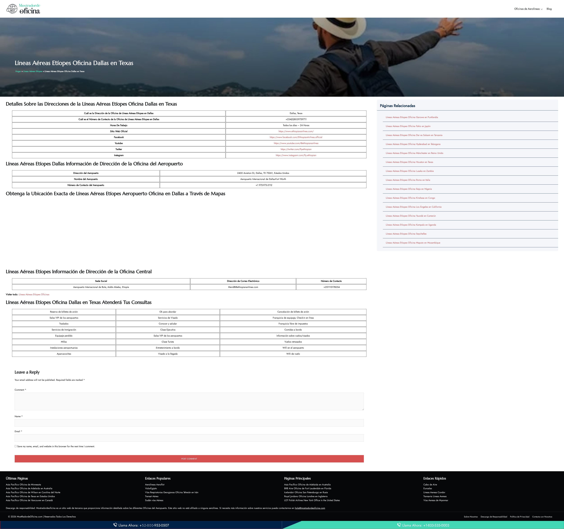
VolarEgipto (151, 488)
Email (18, 431)
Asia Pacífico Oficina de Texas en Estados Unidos (30, 496)
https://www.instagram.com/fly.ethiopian (296, 155)
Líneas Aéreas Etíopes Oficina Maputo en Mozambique (413, 242)
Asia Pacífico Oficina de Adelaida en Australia (29, 488)
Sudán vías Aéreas (154, 500)
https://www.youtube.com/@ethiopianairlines (296, 143)
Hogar (18, 71)
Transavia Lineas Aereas (434, 496)
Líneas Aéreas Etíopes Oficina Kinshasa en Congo (410, 198)
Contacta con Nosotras (542, 516)
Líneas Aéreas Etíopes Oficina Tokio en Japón (408, 126)
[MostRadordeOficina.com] (23, 8)
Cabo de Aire (430, 484)
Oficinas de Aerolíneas (527, 9)
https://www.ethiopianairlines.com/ (296, 131)
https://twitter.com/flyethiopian (296, 149)
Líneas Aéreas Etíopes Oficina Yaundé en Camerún (411, 215)
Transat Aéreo (151, 496)
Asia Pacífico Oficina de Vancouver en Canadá (29, 500)
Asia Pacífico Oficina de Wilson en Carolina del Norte (33, 492)
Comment (20, 389)
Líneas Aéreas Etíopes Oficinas (34, 294)
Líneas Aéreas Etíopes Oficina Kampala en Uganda (411, 224)
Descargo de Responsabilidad (494, 516)
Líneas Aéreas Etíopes (32, 71)
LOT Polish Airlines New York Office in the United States (312, 500)
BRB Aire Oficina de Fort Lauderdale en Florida (307, 488)
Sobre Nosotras (471, 516)
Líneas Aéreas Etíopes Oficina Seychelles (406, 233)
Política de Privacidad (519, 516)
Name (19, 416)
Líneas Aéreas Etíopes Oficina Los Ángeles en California (414, 207)
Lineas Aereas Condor (434, 492)
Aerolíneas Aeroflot (154, 484)
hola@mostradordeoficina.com (310, 508)
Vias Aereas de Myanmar (435, 500)
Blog (549, 9)
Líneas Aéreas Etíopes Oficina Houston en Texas (409, 162)
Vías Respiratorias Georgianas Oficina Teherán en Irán (171, 492)
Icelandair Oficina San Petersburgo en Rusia (306, 492)
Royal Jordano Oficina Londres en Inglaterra (306, 496)
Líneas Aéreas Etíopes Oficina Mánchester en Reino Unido (414, 153)
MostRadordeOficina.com (29, 516)
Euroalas (427, 488)
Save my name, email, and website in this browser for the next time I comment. (56, 446)
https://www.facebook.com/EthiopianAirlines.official (296, 137)
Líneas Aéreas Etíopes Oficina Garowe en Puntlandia (412, 117)
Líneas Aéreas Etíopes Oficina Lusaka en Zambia (410, 171)
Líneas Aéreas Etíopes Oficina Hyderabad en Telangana (413, 144)
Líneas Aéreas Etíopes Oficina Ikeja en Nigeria (409, 189)
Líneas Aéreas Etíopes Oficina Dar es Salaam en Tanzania (414, 135)
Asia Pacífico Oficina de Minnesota (23, 484)
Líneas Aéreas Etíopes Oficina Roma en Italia (408, 180)
